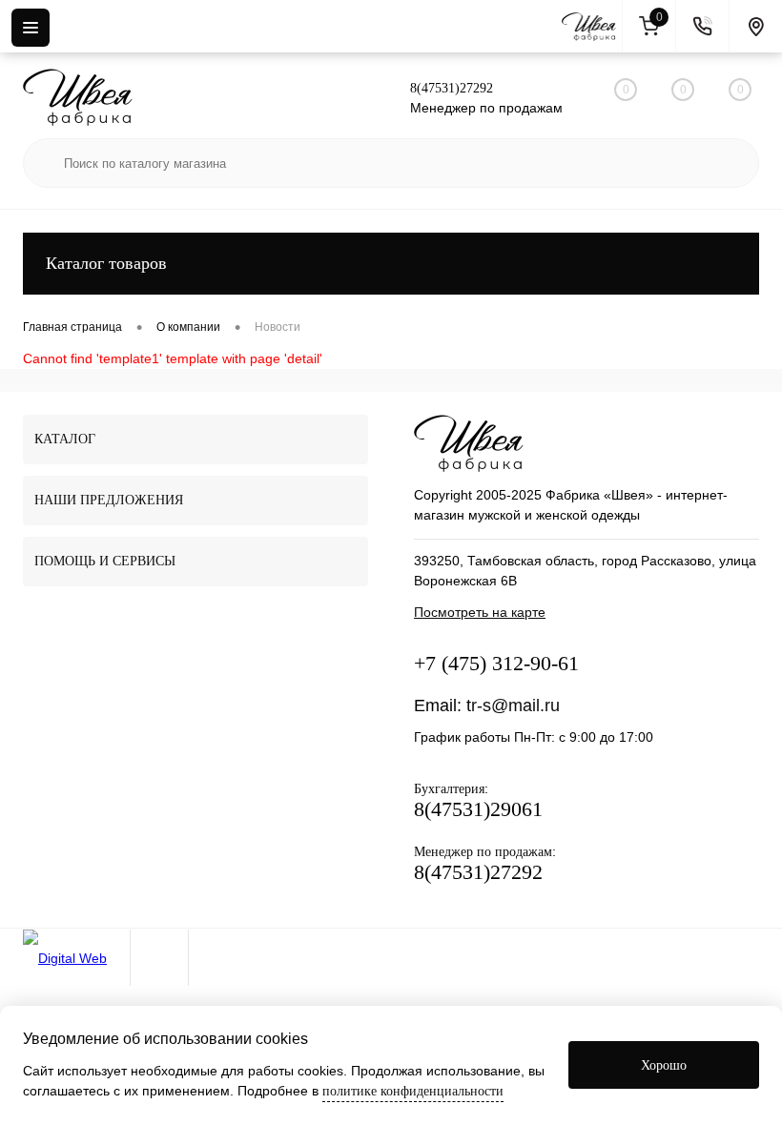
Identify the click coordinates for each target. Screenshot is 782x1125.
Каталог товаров (106, 263)
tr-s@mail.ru (513, 705)
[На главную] (592, 26)
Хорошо (664, 1065)
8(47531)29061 (478, 809)
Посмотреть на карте (479, 612)
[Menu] (30, 28)
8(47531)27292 (451, 88)
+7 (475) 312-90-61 (496, 663)
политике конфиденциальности (413, 1091)
